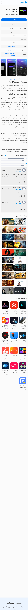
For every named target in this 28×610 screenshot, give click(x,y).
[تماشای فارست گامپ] (20, 260)
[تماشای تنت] (20, 222)
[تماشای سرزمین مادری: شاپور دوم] (8, 268)
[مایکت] (23, 3)
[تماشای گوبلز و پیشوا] (8, 283)
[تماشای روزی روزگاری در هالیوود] (8, 222)
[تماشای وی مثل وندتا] (8, 253)
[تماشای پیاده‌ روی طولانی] (8, 276)
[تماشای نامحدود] (8, 260)
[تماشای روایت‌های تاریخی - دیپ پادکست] (20, 230)
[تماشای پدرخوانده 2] (8, 245)
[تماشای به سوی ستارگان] (20, 253)
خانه (26, 79)
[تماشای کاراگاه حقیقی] (8, 237)
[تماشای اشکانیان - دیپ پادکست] (8, 291)
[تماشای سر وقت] (20, 291)
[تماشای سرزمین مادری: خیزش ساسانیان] (8, 230)
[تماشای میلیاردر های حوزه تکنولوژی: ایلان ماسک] (20, 283)
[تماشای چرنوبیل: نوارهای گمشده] (20, 276)
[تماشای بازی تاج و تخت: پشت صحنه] (20, 237)
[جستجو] (2, 2)
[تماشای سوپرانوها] (20, 268)
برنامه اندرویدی (11, 46)
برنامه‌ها (21, 79)
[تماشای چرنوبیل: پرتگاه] (20, 245)
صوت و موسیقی (11, 50)
